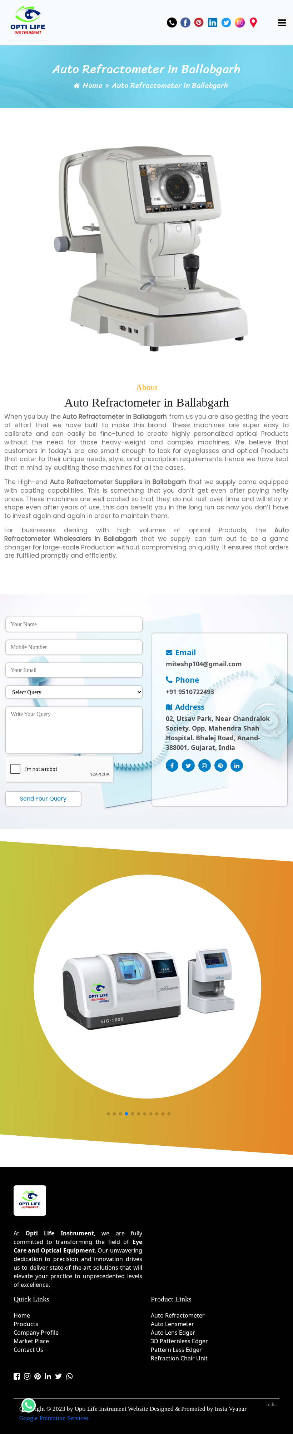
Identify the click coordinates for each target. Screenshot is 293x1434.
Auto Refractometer (178, 1315)
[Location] (253, 23)
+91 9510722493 (190, 691)
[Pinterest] (199, 23)
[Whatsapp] (69, 1376)
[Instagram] (240, 23)
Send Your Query (43, 799)
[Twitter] (226, 23)
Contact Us (28, 1350)
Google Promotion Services (54, 1418)
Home (93, 85)
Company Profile (36, 1332)
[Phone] (172, 23)
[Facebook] (185, 23)
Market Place (31, 1341)
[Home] (28, 21)
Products (26, 1324)
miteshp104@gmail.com (204, 663)
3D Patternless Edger (179, 1341)
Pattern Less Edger (176, 1350)
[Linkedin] (213, 23)
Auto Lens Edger (173, 1332)
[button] (108, 1113)
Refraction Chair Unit (179, 1358)
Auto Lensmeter (172, 1324)
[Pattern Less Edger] (197, 990)
